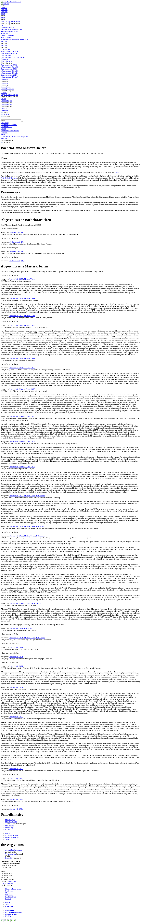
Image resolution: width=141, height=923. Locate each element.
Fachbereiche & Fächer (9, 125)
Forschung (4, 79)
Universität (4, 123)
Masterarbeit (14, 279)
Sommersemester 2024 (9, 69)
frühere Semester (7, 61)
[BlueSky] (5, 921)
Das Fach (4, 133)
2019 (21, 778)
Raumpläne (9, 858)
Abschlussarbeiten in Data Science (13, 57)
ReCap (3, 99)
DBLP (7, 833)
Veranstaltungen (6, 101)
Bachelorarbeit (14, 232)
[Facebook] (2, 921)
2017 (22, 232)
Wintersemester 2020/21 (9, 73)
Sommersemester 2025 (9, 65)
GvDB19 (4, 109)
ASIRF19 (4, 110)
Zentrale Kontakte (7, 883)
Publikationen (5, 87)
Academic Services (7, 27)
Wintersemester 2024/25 (9, 67)
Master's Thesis (29, 279)
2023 (33, 368)
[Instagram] (12, 921)
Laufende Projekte (7, 89)
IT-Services (9, 895)
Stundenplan (9, 826)
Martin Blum (5, 33)
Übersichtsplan (10, 854)
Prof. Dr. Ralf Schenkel (9, 178)
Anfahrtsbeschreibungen (13, 850)
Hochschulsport (10, 897)
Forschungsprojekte (12, 837)
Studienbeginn (10, 820)
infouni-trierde (12, 881)
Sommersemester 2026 (9, 53)
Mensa (7, 893)
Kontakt (8, 830)
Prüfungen (4, 59)
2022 (21, 279)
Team (3, 14)
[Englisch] (5, 114)
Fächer (3, 129)
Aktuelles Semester (12, 835)
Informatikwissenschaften (10, 131)
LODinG (4, 93)
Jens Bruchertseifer (7, 35)
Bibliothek (9, 891)
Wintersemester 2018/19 (9, 77)
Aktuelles (4, 10)
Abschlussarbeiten (7, 55)
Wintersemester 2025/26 (9, 51)
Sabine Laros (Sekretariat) (10, 31)
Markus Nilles (6, 37)
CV (2, 25)
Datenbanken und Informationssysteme (14, 137)
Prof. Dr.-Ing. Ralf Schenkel (10, 22)
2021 (21, 628)
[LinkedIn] (15, 921)
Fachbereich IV (6, 127)
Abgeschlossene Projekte (9, 95)
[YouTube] (8, 921)
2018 (21, 809)
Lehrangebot (5, 49)
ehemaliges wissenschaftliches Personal (14, 39)
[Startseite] (11, 2)
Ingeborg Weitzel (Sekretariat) (11, 29)
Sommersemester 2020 (9, 75)
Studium (4, 41)
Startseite (4, 8)
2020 (21, 717)
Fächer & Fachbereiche (13, 889)
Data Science (40, 496)
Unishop (8, 899)
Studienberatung (11, 822)
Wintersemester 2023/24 (9, 71)
